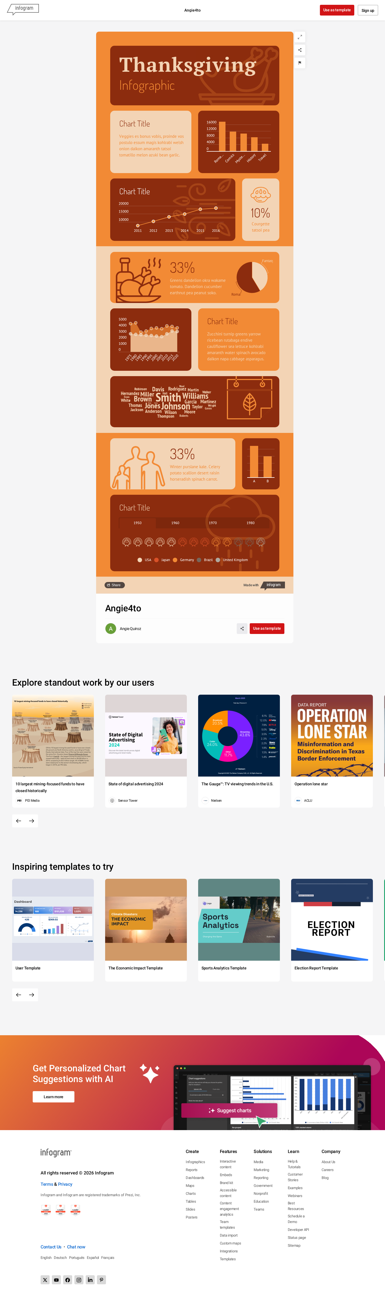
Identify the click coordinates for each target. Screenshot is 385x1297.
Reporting (261, 1178)
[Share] (300, 50)
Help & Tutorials (294, 1164)
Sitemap (294, 1245)
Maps (190, 1185)
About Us (328, 1162)
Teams (259, 1209)
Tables (191, 1201)
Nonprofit (261, 1193)
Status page (297, 1237)
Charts (191, 1193)
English (46, 1257)
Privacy (65, 1184)
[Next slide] (31, 821)
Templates (228, 1259)
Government (263, 1185)
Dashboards (195, 1178)
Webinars (295, 1196)
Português (77, 1257)
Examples (295, 1188)
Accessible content (228, 1193)
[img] (222, 136)
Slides (190, 1209)
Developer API (298, 1230)
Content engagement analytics (229, 1209)
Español (93, 1257)
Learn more (53, 1097)
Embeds (226, 1175)
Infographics (195, 1162)
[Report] (300, 63)
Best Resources (296, 1206)
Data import (229, 1235)
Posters (192, 1217)
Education (261, 1201)
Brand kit (226, 1183)
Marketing (261, 1170)
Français (107, 1257)
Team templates (227, 1225)
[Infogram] (23, 10)
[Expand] (300, 37)
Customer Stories (295, 1177)
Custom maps (230, 1243)
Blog (325, 1178)
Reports (192, 1170)
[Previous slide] (18, 821)
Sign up (368, 10)
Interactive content (228, 1164)
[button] (146, 560)
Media (258, 1162)
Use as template (337, 10)
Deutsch (60, 1257)
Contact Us (51, 1247)
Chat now (76, 1247)
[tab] (138, 522)
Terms (47, 1184)
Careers (327, 1170)
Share (116, 585)
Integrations (229, 1251)
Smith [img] (168, 397)
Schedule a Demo (296, 1219)
